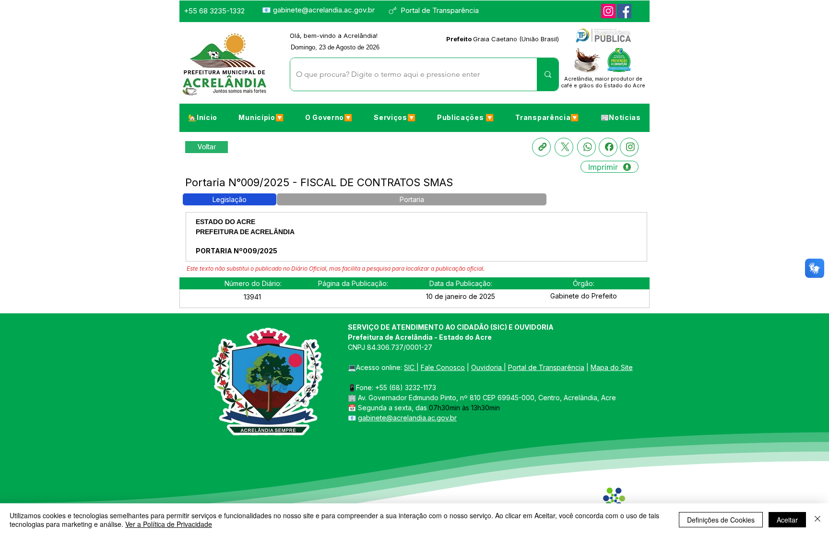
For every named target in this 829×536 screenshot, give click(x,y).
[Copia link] (541, 147)
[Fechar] (817, 519)
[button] (261, 117)
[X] (564, 147)
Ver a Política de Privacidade (168, 524)
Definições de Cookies (721, 519)
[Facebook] (624, 11)
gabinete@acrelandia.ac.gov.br (324, 9)
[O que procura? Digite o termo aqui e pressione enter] (547, 74)
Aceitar (787, 519)
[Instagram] (608, 11)
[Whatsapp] (586, 147)
